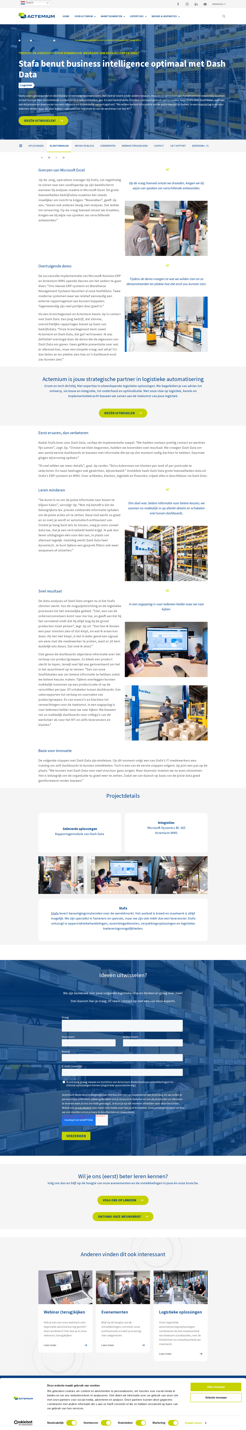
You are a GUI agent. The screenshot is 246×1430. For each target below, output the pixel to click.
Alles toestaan (216, 1386)
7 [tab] (125, 892)
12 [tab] (143, 892)
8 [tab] (128, 892)
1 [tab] (103, 892)
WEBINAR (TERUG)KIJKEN (135, 145)
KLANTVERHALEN (61, 40)
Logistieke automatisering (39, 40)
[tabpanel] (72, 875)
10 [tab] (136, 892)
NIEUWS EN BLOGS (84, 145)
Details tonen (193, 1422)
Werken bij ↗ (219, 4)
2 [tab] (107, 892)
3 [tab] (110, 892)
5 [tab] (117, 892)
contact (126, 1001)
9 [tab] (132, 892)
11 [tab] (139, 892)
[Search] (223, 16)
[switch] (106, 1423)
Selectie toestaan (216, 1397)
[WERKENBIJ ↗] (200, 145)
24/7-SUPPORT (178, 145)
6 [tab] (121, 892)
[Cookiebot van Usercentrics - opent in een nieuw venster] (23, 1423)
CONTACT (159, 145)
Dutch (29, 2)
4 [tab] (114, 892)
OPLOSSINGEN (36, 145)
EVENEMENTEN (107, 145)
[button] (43, 120)
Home (21, 40)
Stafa (55, 913)
